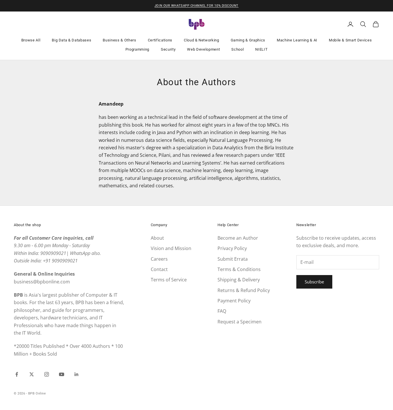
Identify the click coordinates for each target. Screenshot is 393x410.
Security (168, 49)
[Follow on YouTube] (61, 374)
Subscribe (314, 282)
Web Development (203, 49)
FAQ (222, 311)
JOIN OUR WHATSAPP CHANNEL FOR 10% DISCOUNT (196, 5)
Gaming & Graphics (248, 40)
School (237, 49)
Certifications (160, 40)
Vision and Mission (171, 248)
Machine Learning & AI (297, 40)
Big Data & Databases (71, 40)
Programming (137, 49)
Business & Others (119, 40)
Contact (159, 269)
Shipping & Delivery (239, 279)
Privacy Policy (232, 248)
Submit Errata (233, 259)
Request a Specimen (240, 322)
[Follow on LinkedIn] (76, 374)
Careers (159, 259)
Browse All (31, 40)
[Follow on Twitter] (32, 374)
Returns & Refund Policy (244, 290)
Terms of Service (169, 279)
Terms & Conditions (239, 269)
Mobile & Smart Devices (350, 40)
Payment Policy (234, 301)
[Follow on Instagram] (46, 374)
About (157, 238)
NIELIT (261, 49)
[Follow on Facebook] (17, 374)
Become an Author (238, 238)
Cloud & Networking (201, 40)
